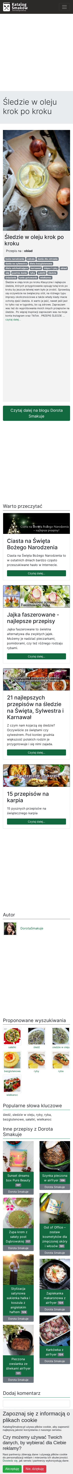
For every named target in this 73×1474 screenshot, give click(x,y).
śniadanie (10, 277)
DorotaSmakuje (31, 928)
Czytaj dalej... (36, 573)
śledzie (52, 272)
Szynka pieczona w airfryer (54, 1178)
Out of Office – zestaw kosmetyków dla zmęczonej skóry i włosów (54, 1236)
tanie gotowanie (28, 277)
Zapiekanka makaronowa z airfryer (55, 1298)
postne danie (19, 272)
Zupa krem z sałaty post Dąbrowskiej (18, 1236)
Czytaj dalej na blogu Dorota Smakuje (37, 413)
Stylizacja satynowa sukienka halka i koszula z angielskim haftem (18, 1300)
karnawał (36, 268)
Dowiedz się (10, 1460)
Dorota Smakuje (18, 1191)
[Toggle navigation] (64, 7)
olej (7, 272)
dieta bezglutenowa (41, 263)
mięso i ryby (51, 268)
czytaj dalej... (13, 319)
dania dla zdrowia (48, 258)
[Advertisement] (36, 53)
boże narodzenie (14, 258)
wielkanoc (45, 277)
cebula (31, 258)
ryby (32, 272)
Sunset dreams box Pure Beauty (18, 1180)
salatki (42, 272)
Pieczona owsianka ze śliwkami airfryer (18, 1366)
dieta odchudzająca (16, 268)
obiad (64, 268)
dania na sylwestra (16, 263)
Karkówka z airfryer (54, 1352)
